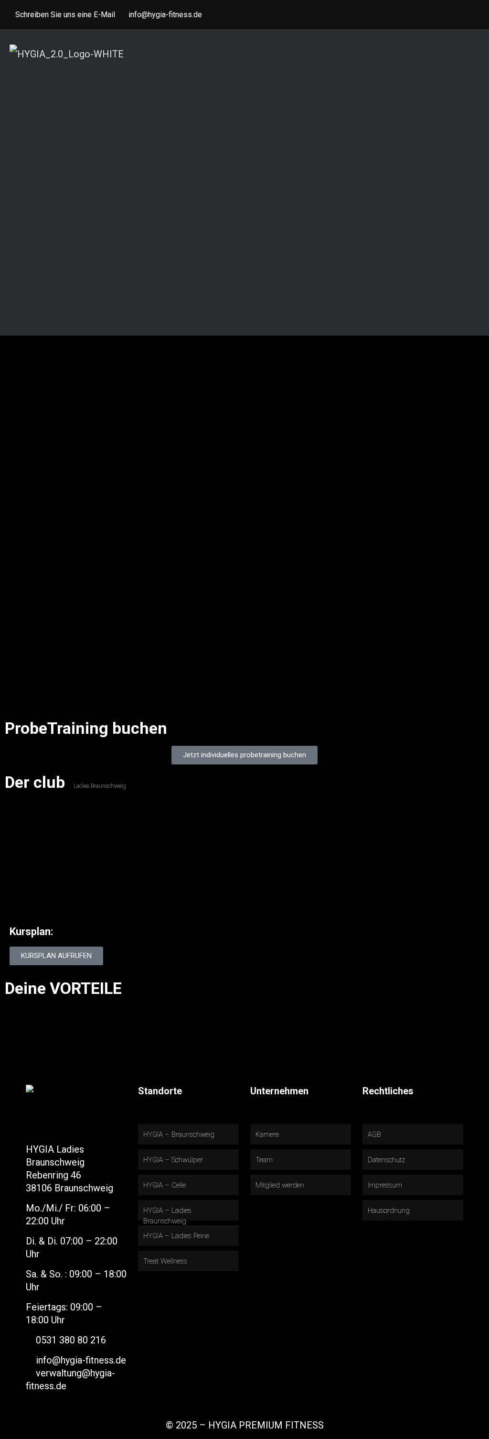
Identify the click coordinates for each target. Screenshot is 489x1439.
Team (264, 1160)
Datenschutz (386, 1160)
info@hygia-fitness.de (165, 14)
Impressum (385, 1185)
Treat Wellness (165, 1261)
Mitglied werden (279, 1185)
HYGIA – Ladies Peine (176, 1236)
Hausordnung (389, 1210)
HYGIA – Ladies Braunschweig (167, 1216)
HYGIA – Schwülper (173, 1160)
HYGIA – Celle (164, 1185)
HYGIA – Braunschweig (178, 1134)
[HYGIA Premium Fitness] (67, 53)
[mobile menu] (474, 53)
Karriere (267, 1134)
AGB (374, 1134)
